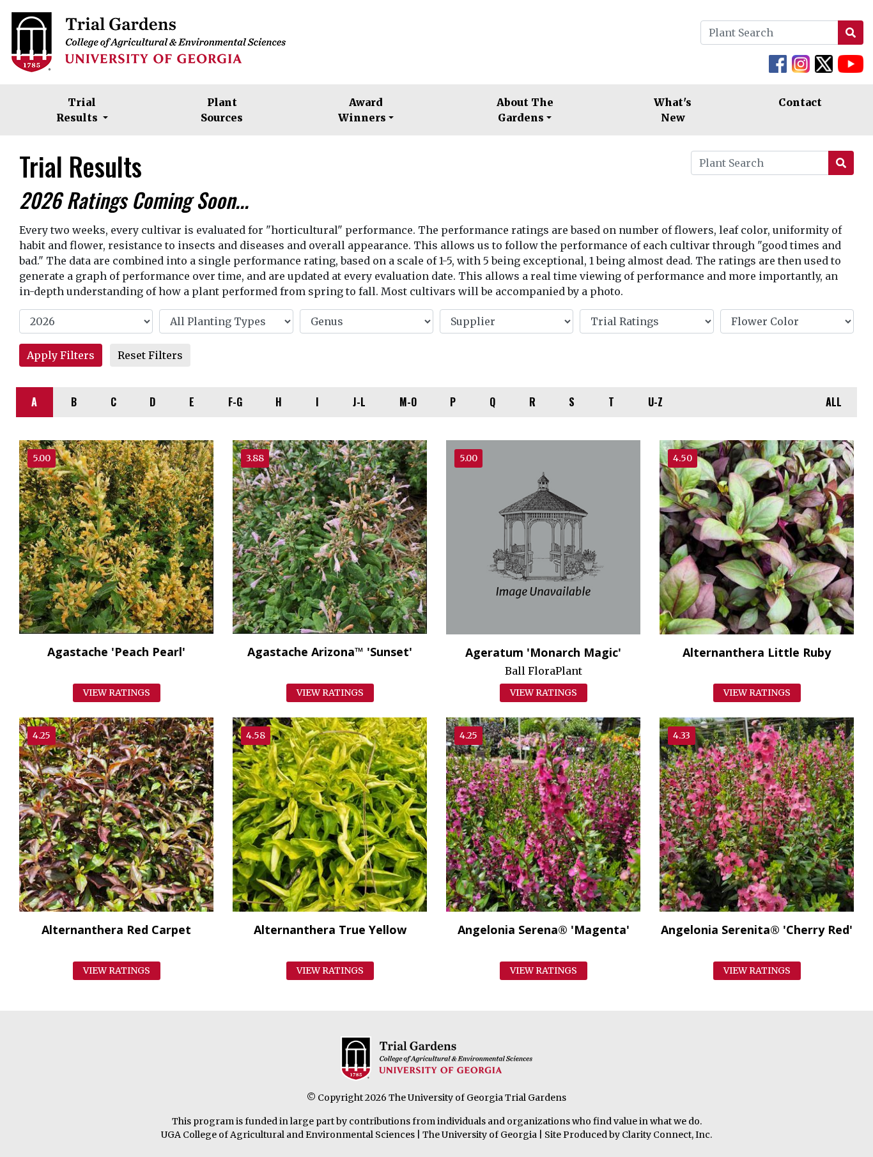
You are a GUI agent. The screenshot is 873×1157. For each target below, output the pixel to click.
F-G (235, 402)
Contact (800, 102)
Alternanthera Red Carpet (116, 929)
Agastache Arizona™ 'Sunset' (329, 651)
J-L (359, 402)
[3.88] (330, 536)
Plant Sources (222, 110)
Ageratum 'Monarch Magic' (543, 652)
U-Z (655, 402)
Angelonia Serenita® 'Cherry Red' (757, 929)
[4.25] (116, 814)
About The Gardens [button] (525, 110)
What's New (672, 110)
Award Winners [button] (362, 110)
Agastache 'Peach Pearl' (116, 651)
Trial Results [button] (78, 110)
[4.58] (330, 814)
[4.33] (757, 814)
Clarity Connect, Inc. (667, 1134)
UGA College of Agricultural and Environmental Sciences (288, 1134)
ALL (834, 402)
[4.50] (757, 536)
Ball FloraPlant (543, 670)
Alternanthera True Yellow (330, 929)
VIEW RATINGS (116, 692)
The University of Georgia (479, 1134)
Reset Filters (150, 355)
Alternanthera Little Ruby (757, 652)
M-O (408, 402)
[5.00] (116, 536)
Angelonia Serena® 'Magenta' (544, 929)
